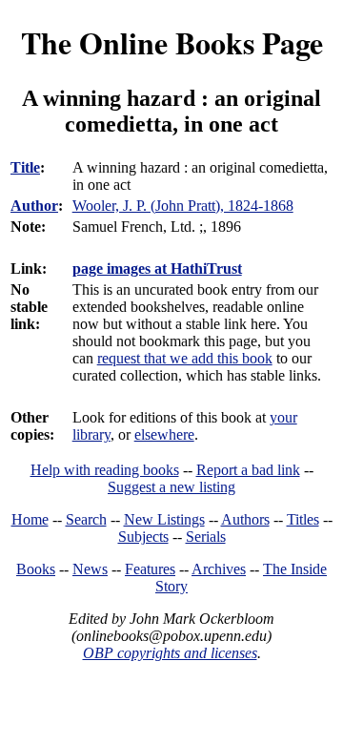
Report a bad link (248, 470)
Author (34, 205)
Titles (303, 519)
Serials (206, 536)
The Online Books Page (172, 42)
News (90, 569)
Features (150, 569)
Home (30, 519)
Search (86, 519)
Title (25, 167)
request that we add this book (184, 358)
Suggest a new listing (171, 487)
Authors (245, 519)
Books (35, 569)
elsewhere (164, 434)
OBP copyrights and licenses (170, 653)
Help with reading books (104, 470)
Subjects (143, 536)
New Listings (164, 519)
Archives (219, 569)
